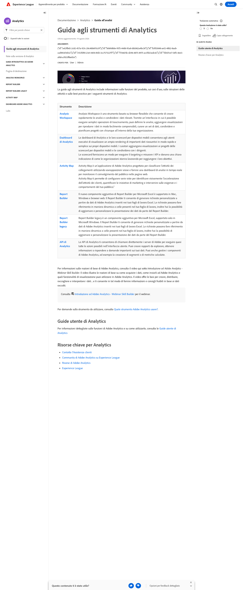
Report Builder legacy (64, 222)
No (211, 28)
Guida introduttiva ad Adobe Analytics (19, 63)
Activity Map (67, 165)
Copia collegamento (225, 35)
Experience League (72, 368)
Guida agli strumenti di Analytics (22, 48)
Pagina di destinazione (16, 71)
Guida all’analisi (103, 20)
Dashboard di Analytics (66, 140)
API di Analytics (65, 244)
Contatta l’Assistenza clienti (77, 352)
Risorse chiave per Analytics (210, 54)
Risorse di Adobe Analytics (76, 362)
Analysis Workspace (66, 116)
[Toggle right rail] (198, 13)
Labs (8, 110)
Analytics (85, 20)
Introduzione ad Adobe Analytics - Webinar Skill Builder (104, 294)
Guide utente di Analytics (210, 48)
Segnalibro (206, 35)
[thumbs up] (131, 585)
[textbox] (24, 30)
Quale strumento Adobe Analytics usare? (136, 309)
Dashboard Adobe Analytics (19, 104)
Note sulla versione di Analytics (20, 56)
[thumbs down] (138, 585)
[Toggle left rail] (44, 13)
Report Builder (64, 196)
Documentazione (67, 20)
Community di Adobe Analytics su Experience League (91, 357)
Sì (204, 28)
